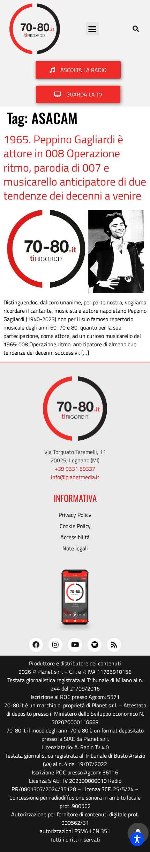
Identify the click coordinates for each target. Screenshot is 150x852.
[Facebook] (36, 645)
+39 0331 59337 (75, 468)
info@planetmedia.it (75, 477)
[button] (92, 29)
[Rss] (114, 645)
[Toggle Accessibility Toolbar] (137, 839)
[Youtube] (75, 645)
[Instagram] (55, 645)
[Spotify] (95, 645)
